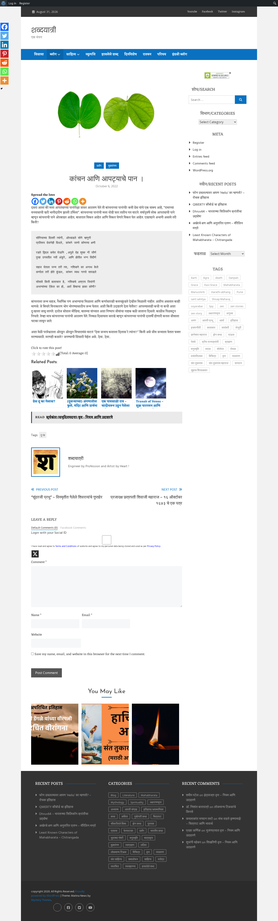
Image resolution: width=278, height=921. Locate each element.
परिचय (161, 54)
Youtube (192, 12)
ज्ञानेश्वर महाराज (199, 334)
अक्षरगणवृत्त (214, 313)
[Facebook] (35, 201)
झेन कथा (217, 334)
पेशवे (193, 342)
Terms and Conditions (66, 546)
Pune (240, 292)
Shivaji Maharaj (221, 299)
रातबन (147, 54)
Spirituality (136, 802)
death (218, 277)
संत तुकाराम (196, 363)
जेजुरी (238, 327)
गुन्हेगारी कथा (140, 816)
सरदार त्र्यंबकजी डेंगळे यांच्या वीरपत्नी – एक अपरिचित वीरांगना (54, 748)
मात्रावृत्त (148, 838)
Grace (194, 285)
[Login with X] (35, 553)
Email (87, 615)
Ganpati (233, 277)
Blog (113, 795)
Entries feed (201, 156)
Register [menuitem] (24, 3)
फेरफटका (128, 830)
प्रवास (114, 830)
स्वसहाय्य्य (130, 866)
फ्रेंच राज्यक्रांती (210, 342)
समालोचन (133, 859)
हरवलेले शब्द (110, 54)
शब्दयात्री (43, 30)
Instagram (238, 12)
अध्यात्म (114, 809)
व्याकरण (236, 356)
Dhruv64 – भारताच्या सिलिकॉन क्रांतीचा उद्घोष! (217, 214)
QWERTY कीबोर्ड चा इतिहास (210, 204)
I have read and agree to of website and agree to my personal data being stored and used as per (95, 546)
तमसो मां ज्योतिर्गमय (155, 754)
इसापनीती (196, 327)
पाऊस (231, 334)
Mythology (117, 802)
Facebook (207, 12)
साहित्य (71, 54)
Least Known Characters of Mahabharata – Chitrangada (212, 237)
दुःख (42, 435)
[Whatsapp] (74, 201)
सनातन (238, 363)
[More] (82, 201)
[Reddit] (66, 201)
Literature (129, 795)
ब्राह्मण (228, 342)
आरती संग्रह (131, 809)
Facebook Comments (73, 528)
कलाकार (211, 327)
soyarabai (197, 306)
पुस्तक (151, 823)
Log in (197, 149)
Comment (39, 562)
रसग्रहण (129, 845)
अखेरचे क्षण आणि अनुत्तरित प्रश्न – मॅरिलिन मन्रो (218, 225)
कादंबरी (225, 327)
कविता (124, 816)
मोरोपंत (220, 349)
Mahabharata (231, 285)
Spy (211, 306)
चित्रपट (157, 816)
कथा (113, 816)
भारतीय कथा (156, 830)
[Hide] (1, 88)
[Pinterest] (58, 201)
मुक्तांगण (112, 165)
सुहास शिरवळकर (199, 370)
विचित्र (212, 356)
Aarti (194, 277)
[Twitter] (43, 201)
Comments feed (204, 163)
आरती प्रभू (207, 320)
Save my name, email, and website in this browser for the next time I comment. (90, 654)
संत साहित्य (116, 859)
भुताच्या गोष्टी (117, 838)
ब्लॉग (53, 54)
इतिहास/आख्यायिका (153, 809)
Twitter (222, 12)
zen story (196, 313)
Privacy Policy (153, 546)
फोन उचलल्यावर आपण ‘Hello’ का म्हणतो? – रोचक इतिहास (219, 195)
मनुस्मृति (195, 349)
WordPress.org (203, 170)
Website (36, 635)
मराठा (208, 349)
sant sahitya (198, 299)
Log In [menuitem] (12, 3)
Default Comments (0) (44, 528)
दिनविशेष (130, 54)
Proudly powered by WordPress (58, 893)
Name (36, 615)
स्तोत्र (161, 859)
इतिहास (234, 320)
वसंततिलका (196, 356)
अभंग (193, 320)
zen (222, 306)
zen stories (236, 306)
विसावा (39, 54)
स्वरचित (115, 866)
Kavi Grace (210, 285)
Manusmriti (198, 292)
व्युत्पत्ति (90, 54)
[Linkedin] (51, 201)
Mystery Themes (41, 900)
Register (198, 142)
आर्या (221, 320)
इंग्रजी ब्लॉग (179, 54)
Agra (206, 277)
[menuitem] (3, 3)
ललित (144, 845)
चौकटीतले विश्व (118, 823)
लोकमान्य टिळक (118, 852)
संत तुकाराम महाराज (218, 363)
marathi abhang (220, 292)
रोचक (233, 349)
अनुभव (229, 313)
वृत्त (224, 356)
